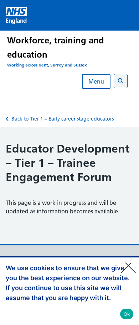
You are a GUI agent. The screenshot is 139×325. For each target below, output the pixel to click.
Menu (96, 81)
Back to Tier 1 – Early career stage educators (62, 119)
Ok (127, 314)
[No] (130, 263)
